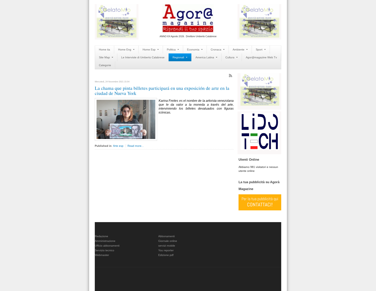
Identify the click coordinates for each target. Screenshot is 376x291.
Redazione (101, 236)
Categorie (105, 65)
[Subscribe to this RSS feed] (230, 75)
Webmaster (102, 255)
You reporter (166, 250)
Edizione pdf (166, 255)
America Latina (205, 57)
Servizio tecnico (104, 250)
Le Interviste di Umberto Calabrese (142, 57)
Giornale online (167, 240)
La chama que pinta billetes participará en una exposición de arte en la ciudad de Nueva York (162, 90)
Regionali (179, 57)
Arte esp (118, 145)
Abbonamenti (166, 236)
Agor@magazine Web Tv (261, 57)
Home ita (104, 49)
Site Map (105, 57)
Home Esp (149, 49)
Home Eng (125, 49)
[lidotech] (259, 130)
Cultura (230, 57)
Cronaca (216, 49)
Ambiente (239, 49)
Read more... (135, 145)
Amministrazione (105, 240)
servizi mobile (166, 245)
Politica (171, 49)
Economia (193, 49)
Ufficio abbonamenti (107, 245)
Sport (259, 49)
